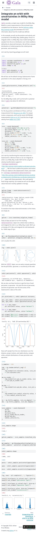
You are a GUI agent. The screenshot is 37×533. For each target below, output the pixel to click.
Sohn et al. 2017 (15, 117)
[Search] (29, 2)
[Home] (2, 8)
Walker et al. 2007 (14, 119)
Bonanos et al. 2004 (20, 113)
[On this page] (34, 2)
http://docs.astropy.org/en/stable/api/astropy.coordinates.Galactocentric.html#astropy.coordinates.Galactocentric (18, 177)
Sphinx (12, 530)
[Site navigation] (3, 2)
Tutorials (8, 7)
